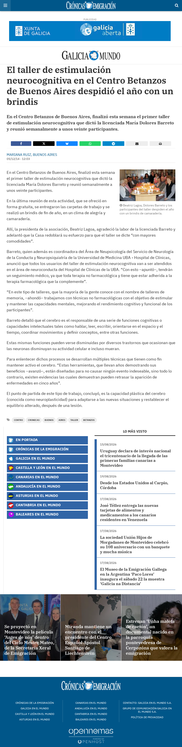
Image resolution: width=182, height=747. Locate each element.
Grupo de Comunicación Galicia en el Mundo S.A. (147, 710)
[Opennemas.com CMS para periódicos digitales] (91, 735)
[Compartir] (21, 143)
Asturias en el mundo (34, 719)
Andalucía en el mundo (91, 708)
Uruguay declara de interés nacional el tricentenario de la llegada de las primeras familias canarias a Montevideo (135, 458)
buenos (49, 420)
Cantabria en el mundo (91, 714)
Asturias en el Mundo (36, 495)
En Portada (26, 439)
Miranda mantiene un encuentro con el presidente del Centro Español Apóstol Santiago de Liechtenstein (88, 639)
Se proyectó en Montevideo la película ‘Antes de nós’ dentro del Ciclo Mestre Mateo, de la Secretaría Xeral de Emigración (29, 639)
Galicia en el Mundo (35, 458)
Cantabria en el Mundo (38, 504)
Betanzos (89, 420)
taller (74, 420)
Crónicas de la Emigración (42, 449)
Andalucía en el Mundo (37, 486)
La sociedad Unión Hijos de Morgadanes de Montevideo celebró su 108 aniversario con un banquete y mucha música (135, 544)
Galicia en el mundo (35, 708)
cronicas (34, 420)
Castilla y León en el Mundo (42, 467)
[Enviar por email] (137, 143)
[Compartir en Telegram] (113, 143)
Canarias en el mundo (90, 702)
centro (18, 420)
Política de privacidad (147, 717)
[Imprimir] (160, 143)
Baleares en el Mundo (36, 514)
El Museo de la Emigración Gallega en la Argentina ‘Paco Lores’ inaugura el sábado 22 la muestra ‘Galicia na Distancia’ (133, 576)
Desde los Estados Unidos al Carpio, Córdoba (134, 485)
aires (62, 420)
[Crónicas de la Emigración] (91, 55)
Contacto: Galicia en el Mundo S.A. (147, 702)
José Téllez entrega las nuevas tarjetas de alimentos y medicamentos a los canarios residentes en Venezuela (129, 512)
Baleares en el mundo (90, 719)
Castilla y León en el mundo (34, 714)
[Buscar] (176, 5)
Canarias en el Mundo (37, 476)
